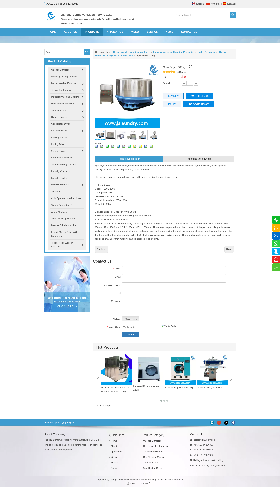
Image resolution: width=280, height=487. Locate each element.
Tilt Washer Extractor (153, 451)
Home (114, 440)
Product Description (129, 158)
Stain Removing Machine (210, 392)
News (114, 468)
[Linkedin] (212, 423)
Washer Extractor (152, 440)
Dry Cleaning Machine (154, 457)
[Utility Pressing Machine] (180, 369)
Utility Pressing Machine (177, 387)
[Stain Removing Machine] (212, 371)
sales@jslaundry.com (205, 439)
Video (114, 457)
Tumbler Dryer (150, 462)
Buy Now (173, 96)
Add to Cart (202, 96)
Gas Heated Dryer (152, 468)
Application (116, 451)
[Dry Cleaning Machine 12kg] (148, 369)
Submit (130, 334)
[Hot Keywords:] (233, 15)
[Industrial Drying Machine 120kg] (116, 368)
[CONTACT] (67, 284)
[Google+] (219, 423)
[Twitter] (226, 423)
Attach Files (131, 319)
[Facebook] (233, 423)
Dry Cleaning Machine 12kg (147, 387)
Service (114, 462)
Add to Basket (201, 104)
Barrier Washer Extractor (156, 446)
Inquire (172, 104)
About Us (115, 446)
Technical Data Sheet (198, 158)
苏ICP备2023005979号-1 (140, 483)
